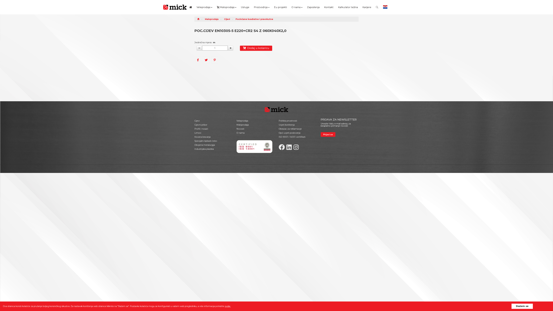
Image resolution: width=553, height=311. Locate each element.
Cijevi (227, 19)
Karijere (366, 7)
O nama (296, 7)
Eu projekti (280, 7)
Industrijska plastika (204, 149)
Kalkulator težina (348, 7)
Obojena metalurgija (204, 145)
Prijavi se (328, 134)
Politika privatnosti (288, 121)
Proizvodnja (261, 7)
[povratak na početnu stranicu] (175, 7)
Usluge (245, 7)
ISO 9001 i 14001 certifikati (292, 137)
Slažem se (522, 306)
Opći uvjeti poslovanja (289, 133)
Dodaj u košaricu (257, 48)
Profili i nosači (201, 129)
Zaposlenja (313, 7)
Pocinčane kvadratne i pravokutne (254, 19)
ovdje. (228, 306)
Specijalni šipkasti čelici (205, 141)
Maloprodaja (226, 7)
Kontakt (329, 7)
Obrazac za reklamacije (290, 129)
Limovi (197, 133)
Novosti (240, 129)
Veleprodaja (203, 7)
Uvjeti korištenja (287, 125)
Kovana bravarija (202, 137)
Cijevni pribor (200, 125)
